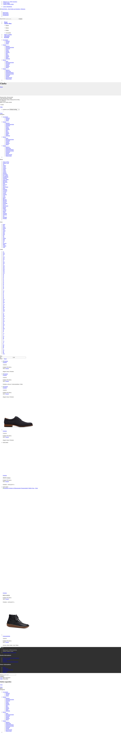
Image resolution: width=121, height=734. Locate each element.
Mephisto (5, 200)
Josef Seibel (5, 187)
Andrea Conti (6, 163)
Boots (7, 61)
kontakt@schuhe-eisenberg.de (9, 652)
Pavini (4, 204)
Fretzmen (5, 178)
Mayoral (5, 199)
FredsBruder (5, 177)
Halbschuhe (8, 71)
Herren (7, 27)
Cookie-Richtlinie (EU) (8, 669)
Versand (7, 368)
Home (1, 87)
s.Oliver (4, 209)
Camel (4, 166)
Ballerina (8, 46)
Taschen (7, 42)
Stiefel (7, 57)
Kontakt (6, 37)
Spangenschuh (9, 77)
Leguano (5, 194)
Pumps (7, 50)
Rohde (4, 208)
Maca (4, 198)
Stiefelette (8, 58)
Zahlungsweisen (6, 659)
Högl (4, 183)
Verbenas (5, 214)
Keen (4, 188)
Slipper (7, 55)
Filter (1, 107)
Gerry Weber (6, 179)
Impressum (5, 671)
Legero (4, 193)
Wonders (5, 218)
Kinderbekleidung (10, 72)
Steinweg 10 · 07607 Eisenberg (10, 1)
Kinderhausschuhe (10, 73)
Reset (5, 358)
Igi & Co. (5, 184)
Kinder (7, 30)
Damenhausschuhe (10, 47)
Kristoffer (5, 189)
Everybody (5, 174)
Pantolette (8, 48)
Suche (20, 18)
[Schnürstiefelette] (62, 620)
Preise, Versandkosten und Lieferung (11, 658)
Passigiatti (5, 203)
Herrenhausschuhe (10, 62)
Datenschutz (5, 668)
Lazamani (5, 190)
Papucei (4, 202)
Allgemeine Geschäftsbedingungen (10, 661)
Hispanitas (5, 182)
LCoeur (4, 192)
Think (4, 212)
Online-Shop (7, 23)
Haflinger (5, 180)
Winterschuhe (9, 78)
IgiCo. (4, 185)
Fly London (5, 175)
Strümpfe (8, 41)
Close (1, 113)
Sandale (7, 51)
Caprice (4, 168)
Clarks (4, 169)
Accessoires (8, 32)
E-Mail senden (6, 3)
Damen (7, 25)
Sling (7, 53)
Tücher (7, 43)
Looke (4, 197)
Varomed (5, 213)
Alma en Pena (6, 161)
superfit (4, 210)
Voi (3, 216)
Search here (2, 18)
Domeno (5, 173)
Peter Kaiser (5, 205)
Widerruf (5, 660)
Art (3, 164)
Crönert (4, 171)
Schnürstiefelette (6, 636)
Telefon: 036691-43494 (8, 4)
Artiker (4, 165)
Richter (4, 207)
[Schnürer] (62, 361)
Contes (4, 170)
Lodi (4, 195)
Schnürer (8, 52)
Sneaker (7, 56)
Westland (5, 217)
